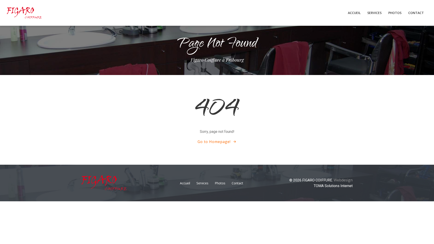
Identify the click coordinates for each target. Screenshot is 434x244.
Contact (416, 13)
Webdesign (343, 180)
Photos (394, 13)
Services (374, 13)
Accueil (354, 13)
